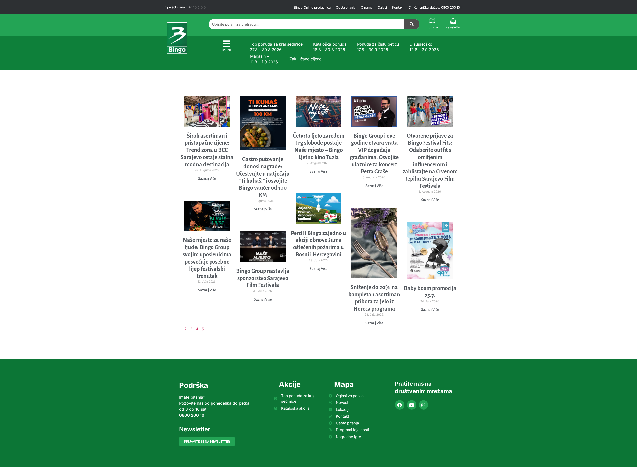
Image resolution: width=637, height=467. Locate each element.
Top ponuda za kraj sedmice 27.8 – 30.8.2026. (276, 47)
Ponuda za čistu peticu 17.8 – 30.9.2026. (378, 47)
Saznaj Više (207, 179)
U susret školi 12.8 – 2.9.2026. (424, 47)
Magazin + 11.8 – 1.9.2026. (264, 59)
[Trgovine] (432, 21)
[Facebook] (399, 405)
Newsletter (453, 27)
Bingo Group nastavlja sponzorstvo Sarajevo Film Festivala (262, 278)
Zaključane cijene (305, 58)
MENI (226, 50)
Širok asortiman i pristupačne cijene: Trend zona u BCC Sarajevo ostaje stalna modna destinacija (207, 150)
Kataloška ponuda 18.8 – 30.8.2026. (329, 47)
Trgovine (432, 27)
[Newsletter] (453, 21)
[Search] (412, 24)
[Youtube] (411, 405)
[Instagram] (423, 405)
